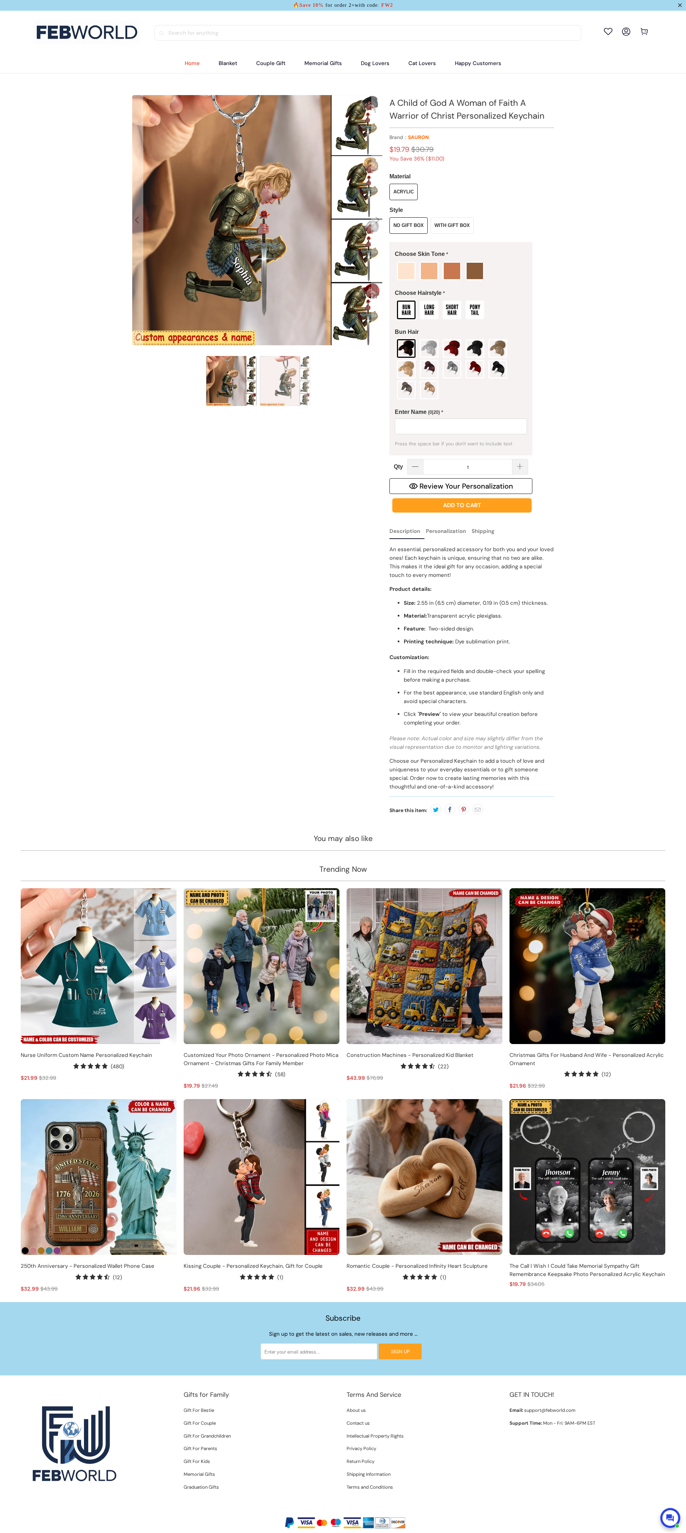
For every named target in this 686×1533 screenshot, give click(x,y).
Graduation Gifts (201, 1487)
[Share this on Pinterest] (463, 809)
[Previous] (137, 220)
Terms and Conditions (370, 1487)
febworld (328, 1510)
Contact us (358, 1423)
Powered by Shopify (364, 1510)
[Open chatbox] (670, 1518)
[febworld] (86, 32)
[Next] (377, 220)
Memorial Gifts (199, 1474)
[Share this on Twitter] (436, 809)
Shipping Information (369, 1474)
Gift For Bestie (199, 1410)
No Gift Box (408, 225)
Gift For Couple (200, 1423)
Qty (398, 467)
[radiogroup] (461, 271)
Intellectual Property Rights (375, 1436)
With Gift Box (452, 225)
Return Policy (360, 1461)
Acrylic (403, 191)
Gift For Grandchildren (207, 1436)
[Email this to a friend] (477, 809)
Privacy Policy (361, 1448)
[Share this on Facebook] (449, 809)
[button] (461, 254)
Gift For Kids (197, 1461)
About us (356, 1410)
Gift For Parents (200, 1448)
